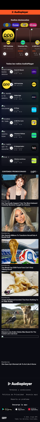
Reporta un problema (20, 399)
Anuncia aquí (32, 395)
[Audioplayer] (20, 12)
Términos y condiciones (20, 390)
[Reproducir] (4, 53)
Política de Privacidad (13, 395)
